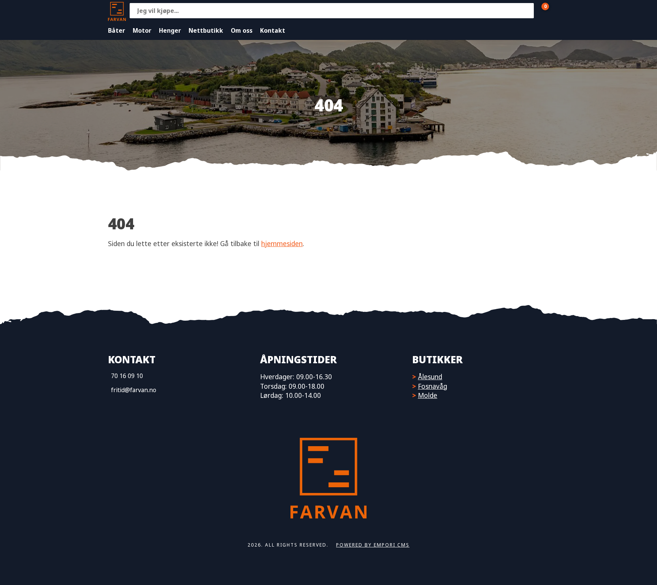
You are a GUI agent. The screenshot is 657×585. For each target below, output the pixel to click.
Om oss (241, 30)
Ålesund (430, 376)
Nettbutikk (206, 30)
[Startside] (117, 10)
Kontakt (272, 30)
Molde (427, 395)
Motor (142, 30)
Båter (116, 30)
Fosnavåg (432, 386)
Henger (170, 30)
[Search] (526, 10)
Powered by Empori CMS (372, 545)
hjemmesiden (282, 243)
